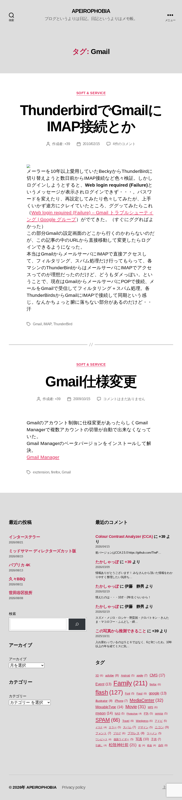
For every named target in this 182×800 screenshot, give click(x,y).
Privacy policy (73, 787)
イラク (101, 727)
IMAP (47, 324)
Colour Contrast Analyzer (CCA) (124, 536)
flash (109, 692)
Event (103, 684)
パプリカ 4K (19, 565)
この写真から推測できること (120, 631)
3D (99, 675)
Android (127, 675)
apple (141, 675)
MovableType (109, 707)
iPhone (121, 700)
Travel (128, 720)
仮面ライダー (124, 739)
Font (129, 693)
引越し (101, 745)
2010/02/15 (91, 144)
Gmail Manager (43, 457)
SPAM (107, 720)
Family (130, 683)
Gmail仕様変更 (90, 381)
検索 (12, 614)
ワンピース (103, 739)
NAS (119, 713)
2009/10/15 (81, 399)
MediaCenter (146, 700)
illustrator (104, 700)
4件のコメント (124, 144)
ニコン (162, 727)
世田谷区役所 (20, 593)
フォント (103, 733)
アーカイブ (17, 659)
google (157, 693)
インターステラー (24, 537)
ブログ (119, 733)
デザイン (145, 727)
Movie (135, 706)
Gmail (37, 324)
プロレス (135, 733)
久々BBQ (17, 579)
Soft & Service (91, 93)
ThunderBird (62, 324)
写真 (142, 739)
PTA (148, 713)
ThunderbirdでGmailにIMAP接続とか (91, 118)
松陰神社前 (122, 745)
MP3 (152, 707)
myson (104, 713)
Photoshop (134, 713)
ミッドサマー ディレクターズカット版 (42, 551)
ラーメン (154, 733)
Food (141, 693)
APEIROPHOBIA (91, 11)
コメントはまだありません (124, 399)
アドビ (161, 721)
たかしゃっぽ (107, 562)
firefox (55, 472)
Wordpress (144, 720)
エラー (115, 727)
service (161, 713)
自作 (163, 745)
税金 (151, 745)
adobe (112, 675)
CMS (157, 675)
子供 (156, 739)
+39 (67, 144)
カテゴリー (17, 696)
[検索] (77, 624)
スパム (129, 727)
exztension (41, 472)
